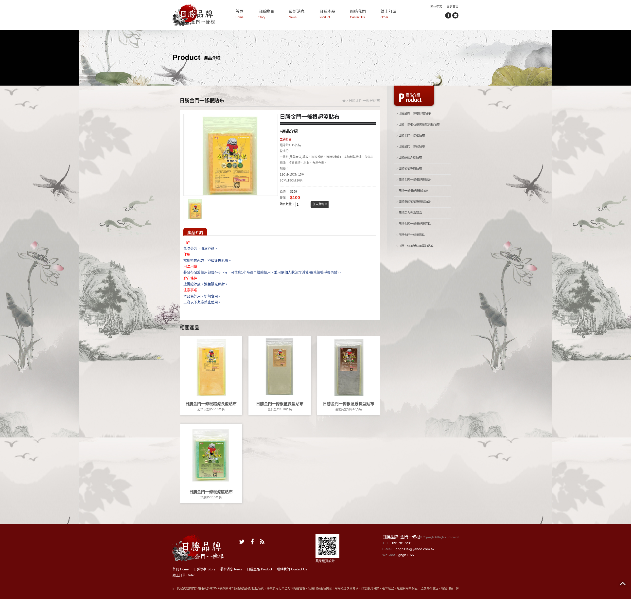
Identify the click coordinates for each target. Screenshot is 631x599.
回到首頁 (452, 6)
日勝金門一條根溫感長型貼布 (348, 404)
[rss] (262, 541)
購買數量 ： (287, 204)
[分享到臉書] (448, 15)
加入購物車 (320, 204)
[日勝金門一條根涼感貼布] (211, 454)
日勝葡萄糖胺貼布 (410, 168)
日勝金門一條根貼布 (411, 135)
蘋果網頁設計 (325, 561)
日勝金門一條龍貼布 (411, 146)
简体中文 (436, 6)
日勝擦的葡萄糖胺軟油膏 (414, 201)
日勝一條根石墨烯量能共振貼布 (419, 124)
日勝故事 (266, 14)
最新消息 (297, 14)
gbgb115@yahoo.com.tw (415, 549)
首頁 (239, 14)
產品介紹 (195, 233)
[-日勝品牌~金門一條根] (194, 14)
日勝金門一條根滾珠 (411, 235)
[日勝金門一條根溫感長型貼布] (348, 366)
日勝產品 (327, 14)
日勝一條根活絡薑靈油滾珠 (416, 246)
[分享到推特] (242, 541)
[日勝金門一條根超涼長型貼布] (211, 366)
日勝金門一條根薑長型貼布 (279, 404)
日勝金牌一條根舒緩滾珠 (414, 224)
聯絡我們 (358, 14)
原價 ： (284, 191)
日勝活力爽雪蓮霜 (410, 213)
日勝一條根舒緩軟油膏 (413, 191)
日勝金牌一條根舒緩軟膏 (414, 180)
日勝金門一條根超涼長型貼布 (211, 404)
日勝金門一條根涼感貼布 (211, 492)
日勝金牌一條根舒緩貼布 (414, 113)
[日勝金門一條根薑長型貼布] (279, 366)
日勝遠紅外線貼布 (410, 157)
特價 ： (284, 198)
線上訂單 (388, 14)
